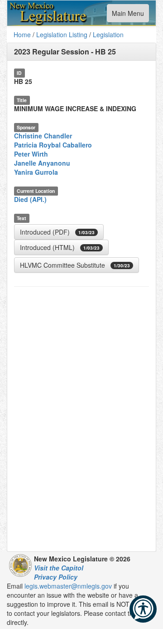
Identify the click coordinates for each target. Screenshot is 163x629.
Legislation (108, 34)
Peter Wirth (31, 153)
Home (22, 34)
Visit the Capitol (58, 567)
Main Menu (127, 15)
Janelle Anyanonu (42, 162)
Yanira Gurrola (36, 172)
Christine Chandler (43, 135)
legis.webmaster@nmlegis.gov (68, 585)
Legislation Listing (61, 34)
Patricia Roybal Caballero (53, 144)
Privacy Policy (55, 576)
